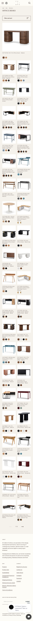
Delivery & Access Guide (8, 582)
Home (3, 8)
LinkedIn (18, 581)
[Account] (6, 4)
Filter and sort (8, 18)
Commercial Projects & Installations (8, 576)
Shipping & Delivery (7, 579)
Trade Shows (19, 572)
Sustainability (5, 572)
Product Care (5, 569)
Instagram (19, 575)
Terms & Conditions (7, 590)
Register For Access (21, 566)
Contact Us (19, 569)
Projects (4, 566)
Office (6, 8)
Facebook (19, 578)
